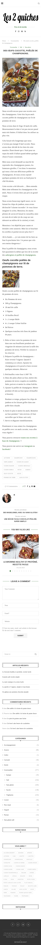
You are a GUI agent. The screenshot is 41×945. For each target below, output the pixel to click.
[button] (4, 553)
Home (4, 41)
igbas (12, 879)
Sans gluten (22, 785)
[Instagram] (18, 31)
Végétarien (22, 795)
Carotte (21, 856)
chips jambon (8, 462)
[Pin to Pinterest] (32, 486)
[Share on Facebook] (27, 486)
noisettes (21, 879)
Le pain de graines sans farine (16, 718)
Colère (21, 755)
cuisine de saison (23, 462)
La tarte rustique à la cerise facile (13, 682)
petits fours (31, 879)
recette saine (32, 886)
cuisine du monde (19, 862)
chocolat (29, 859)
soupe (32, 889)
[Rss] (25, 31)
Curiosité (21, 760)
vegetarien (7, 896)
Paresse (21, 815)
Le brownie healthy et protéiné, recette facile (16, 672)
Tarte (5, 892)
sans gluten (23, 477)
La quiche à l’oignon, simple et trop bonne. (16, 687)
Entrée (21, 765)
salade (13, 889)
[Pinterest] (22, 31)
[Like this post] (25, 486)
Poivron (14, 886)
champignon (18, 458)
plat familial (28, 882)
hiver (19, 469)
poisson (6, 886)
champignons (31, 458)
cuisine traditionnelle (11, 872)
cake (14, 856)
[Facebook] (15, 31)
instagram (28, 446)
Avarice (21, 750)
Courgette (7, 862)
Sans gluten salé (21, 820)
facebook (6, 449)
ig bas (5, 879)
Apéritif (29, 852)
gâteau (14, 876)
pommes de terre (9, 477)
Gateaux (6, 876)
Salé (22, 780)
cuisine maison (9, 465)
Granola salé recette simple (11, 677)
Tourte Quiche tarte (25, 892)
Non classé (21, 805)
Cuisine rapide (8, 869)
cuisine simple (9, 469)
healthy (22, 876)
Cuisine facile (8, 866)
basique (22, 775)
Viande (16, 896)
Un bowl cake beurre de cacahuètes (18, 723)
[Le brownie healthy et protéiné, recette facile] (20, 546)
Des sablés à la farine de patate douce (19, 708)
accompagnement (9, 852)
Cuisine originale (24, 465)
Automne (7, 458)
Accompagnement (21, 745)
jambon (27, 469)
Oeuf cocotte (8, 473)
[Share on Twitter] (29, 486)
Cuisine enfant (32, 862)
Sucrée (22, 790)
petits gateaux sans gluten (12, 882)
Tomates (13, 892)
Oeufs (19, 473)
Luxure (21, 800)
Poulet (22, 886)
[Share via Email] (34, 486)
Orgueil (21, 810)
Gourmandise (15, 41)
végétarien (25, 896)
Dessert (23, 872)
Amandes (21, 852)
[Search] (39, 3)
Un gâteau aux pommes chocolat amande (15, 692)
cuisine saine (20, 869)
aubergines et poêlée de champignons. (20, 255)
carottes (31, 856)
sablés (6, 889)
